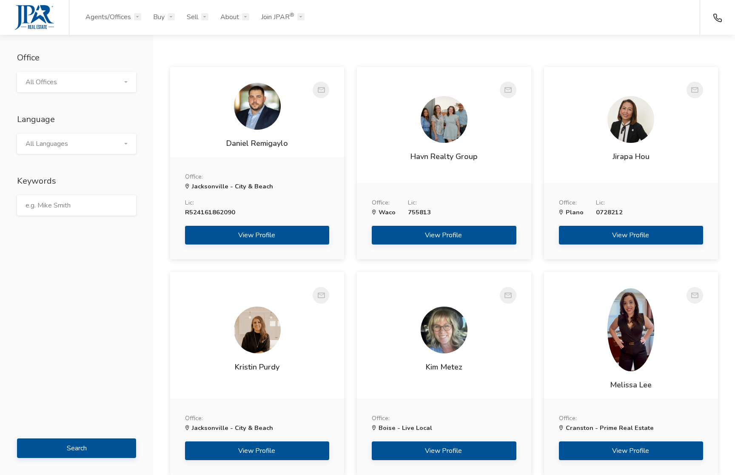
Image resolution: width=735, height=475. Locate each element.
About (229, 17)
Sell (192, 17)
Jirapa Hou (631, 156)
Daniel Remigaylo (257, 143)
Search (77, 448)
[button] (76, 82)
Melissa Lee (631, 385)
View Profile (257, 235)
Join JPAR (277, 16)
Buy (159, 17)
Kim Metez (444, 367)
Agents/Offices (108, 17)
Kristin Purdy (257, 367)
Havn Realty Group (444, 156)
